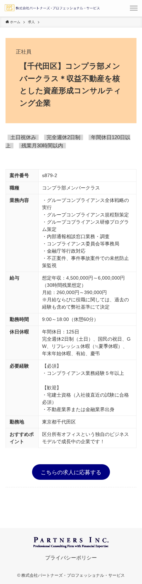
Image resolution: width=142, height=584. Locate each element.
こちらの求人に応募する (71, 472)
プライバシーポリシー (71, 558)
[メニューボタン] (133, 8)
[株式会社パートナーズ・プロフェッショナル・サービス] (52, 8)
